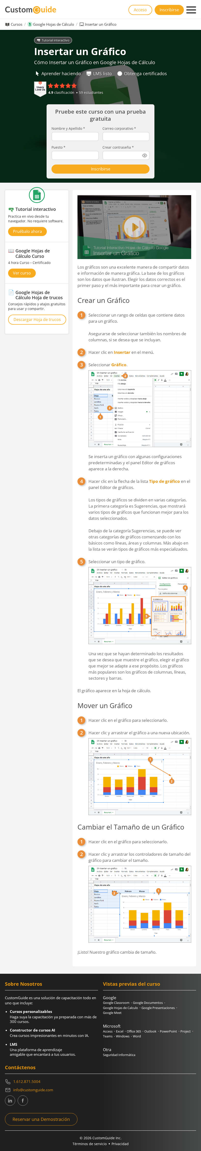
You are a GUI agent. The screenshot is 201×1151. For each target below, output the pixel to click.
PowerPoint (168, 1031)
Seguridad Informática (119, 1055)
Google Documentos (148, 1002)
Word (137, 1036)
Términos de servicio (90, 1143)
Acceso (140, 9)
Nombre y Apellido (68, 128)
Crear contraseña (118, 147)
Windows (122, 1036)
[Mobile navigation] (191, 10)
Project (185, 1031)
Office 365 (134, 1031)
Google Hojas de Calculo (120, 1008)
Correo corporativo (119, 128)
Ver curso (22, 273)
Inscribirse (169, 9)
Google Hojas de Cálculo (53, 24)
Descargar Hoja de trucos (37, 319)
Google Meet (112, 1012)
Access (108, 1031)
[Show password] (144, 155)
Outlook (150, 1031)
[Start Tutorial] (134, 227)
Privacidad (120, 1143)
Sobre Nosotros (23, 984)
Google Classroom (116, 1002)
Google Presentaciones (158, 1008)
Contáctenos (20, 1067)
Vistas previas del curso (131, 984)
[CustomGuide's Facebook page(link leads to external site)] (23, 1100)
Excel (119, 1031)
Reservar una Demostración (41, 1119)
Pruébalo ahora (27, 231)
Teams (108, 1036)
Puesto (58, 147)
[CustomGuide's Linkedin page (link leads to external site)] (10, 1100)
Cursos (16, 24)
